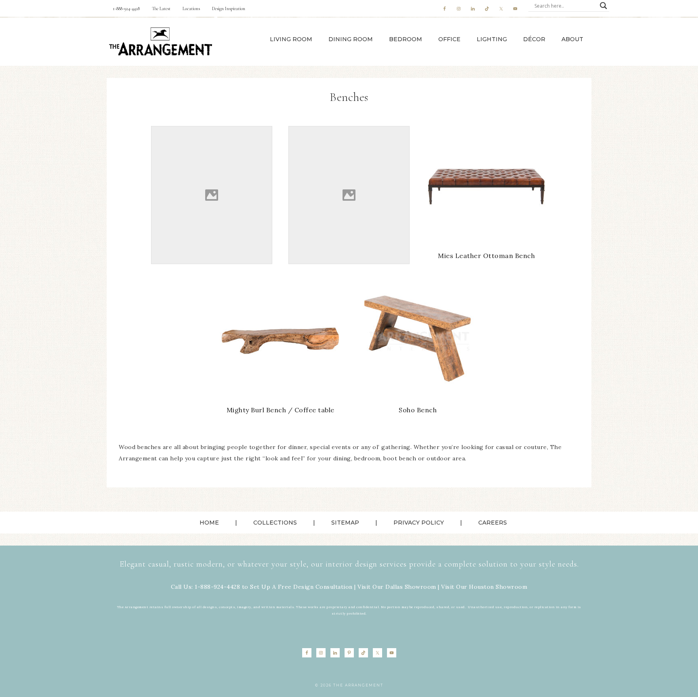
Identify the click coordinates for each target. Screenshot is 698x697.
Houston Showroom (498, 586)
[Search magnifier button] (603, 5)
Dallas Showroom (410, 586)
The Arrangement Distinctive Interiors (160, 41)
